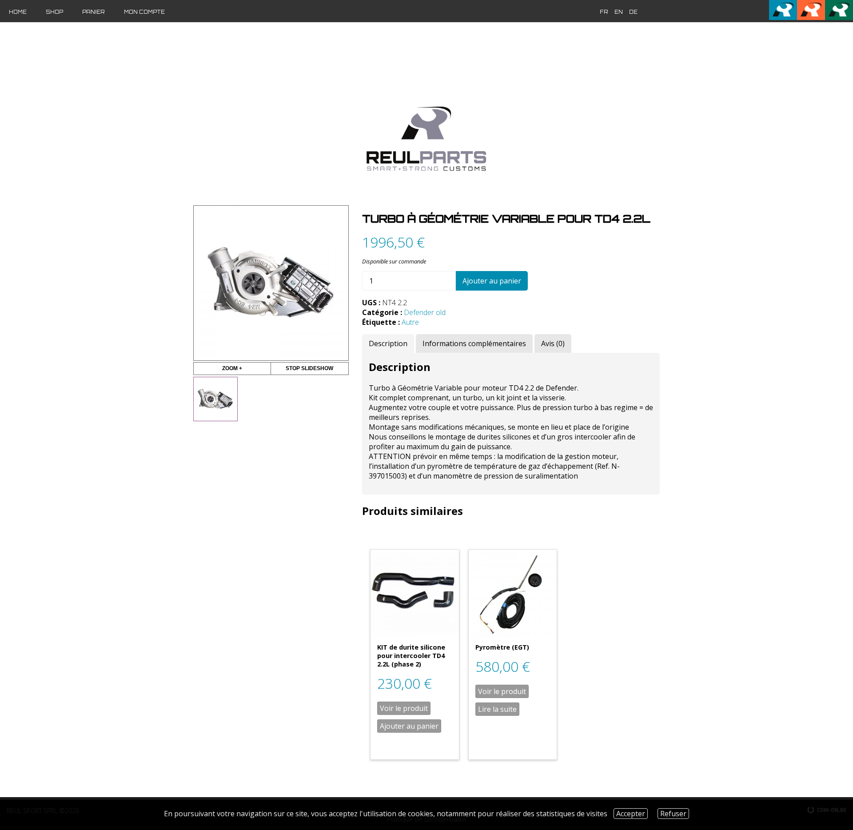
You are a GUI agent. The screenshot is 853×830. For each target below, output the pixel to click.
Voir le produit (404, 708)
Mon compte (144, 12)
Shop (54, 12)
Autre (410, 322)
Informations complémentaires (474, 343)
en (618, 12)
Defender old (425, 312)
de (633, 12)
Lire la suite (497, 709)
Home (18, 12)
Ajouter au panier (491, 281)
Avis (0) (553, 343)
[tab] (388, 343)
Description (388, 343)
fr (604, 12)
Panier (93, 12)
